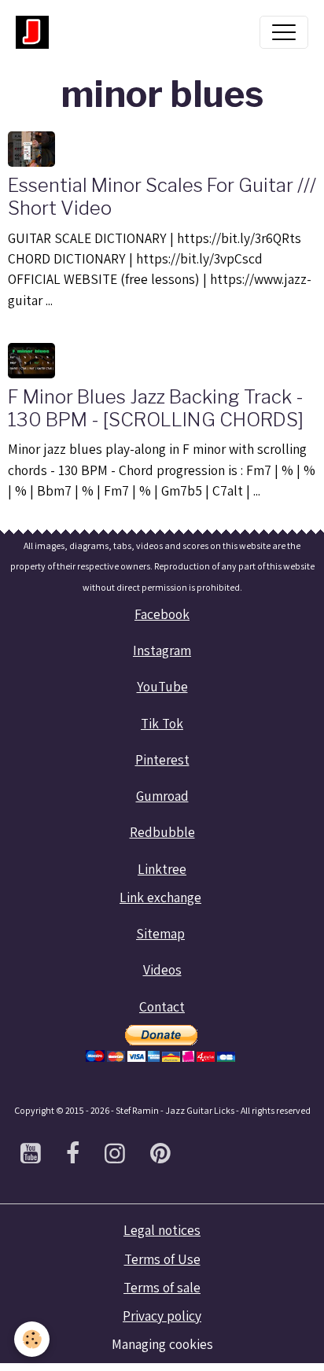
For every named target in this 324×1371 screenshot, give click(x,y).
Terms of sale (162, 1287)
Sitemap (160, 933)
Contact (162, 1006)
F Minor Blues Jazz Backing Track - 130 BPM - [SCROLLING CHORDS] (156, 408)
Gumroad (162, 796)
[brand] (36, 32)
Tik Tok (162, 723)
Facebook (162, 614)
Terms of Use (162, 1259)
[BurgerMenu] (284, 32)
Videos (162, 969)
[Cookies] (32, 1339)
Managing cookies (162, 1344)
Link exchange (160, 897)
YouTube (162, 686)
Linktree (162, 869)
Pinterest (162, 759)
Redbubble (162, 832)
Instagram (162, 650)
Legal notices (162, 1230)
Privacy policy (162, 1316)
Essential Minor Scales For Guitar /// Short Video (162, 196)
